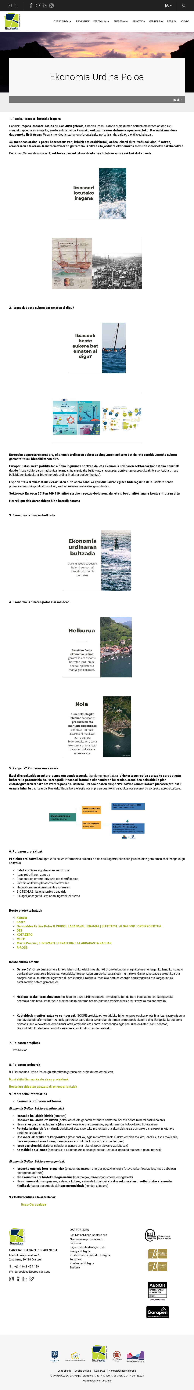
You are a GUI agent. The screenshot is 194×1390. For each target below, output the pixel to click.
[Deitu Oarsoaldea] (16, 5)
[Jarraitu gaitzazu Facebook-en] (31, 5)
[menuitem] (61, 21)
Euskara (75, 1267)
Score (21, 922)
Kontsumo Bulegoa (82, 1263)
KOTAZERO (25, 934)
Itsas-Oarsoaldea (33, 1204)
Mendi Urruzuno (103, 1380)
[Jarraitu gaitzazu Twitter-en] (38, 5)
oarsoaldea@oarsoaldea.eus (32, 1271)
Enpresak (75, 1243)
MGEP (21, 939)
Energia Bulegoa (80, 1251)
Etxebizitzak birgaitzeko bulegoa (90, 1255)
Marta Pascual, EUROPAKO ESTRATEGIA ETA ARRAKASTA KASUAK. (65, 943)
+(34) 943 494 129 (26, 1266)
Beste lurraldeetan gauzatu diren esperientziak (43, 1086)
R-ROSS (22, 947)
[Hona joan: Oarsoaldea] (12, 21)
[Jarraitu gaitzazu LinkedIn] (44, 5)
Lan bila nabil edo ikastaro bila (88, 1235)
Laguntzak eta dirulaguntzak (87, 1247)
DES (19, 930)
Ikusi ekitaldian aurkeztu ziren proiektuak (38, 1079)
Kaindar (22, 918)
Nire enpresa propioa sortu (86, 1239)
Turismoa (75, 1259)
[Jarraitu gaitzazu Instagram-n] (51, 5)
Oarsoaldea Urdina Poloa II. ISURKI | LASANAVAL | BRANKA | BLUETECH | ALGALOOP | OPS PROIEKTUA (89, 926)
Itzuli (176, 99)
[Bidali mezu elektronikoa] (9, 5)
